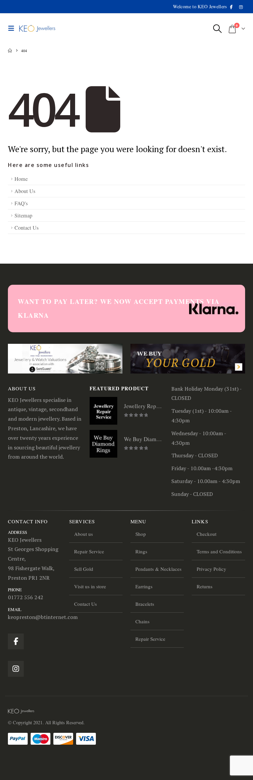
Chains (142, 621)
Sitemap (23, 215)
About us (83, 534)
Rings (141, 551)
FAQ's (21, 203)
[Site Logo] (37, 28)
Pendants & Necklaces (158, 569)
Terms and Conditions (219, 551)
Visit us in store (90, 586)
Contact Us (26, 227)
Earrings (144, 586)
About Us (24, 191)
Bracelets (144, 604)
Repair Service (89, 551)
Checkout (206, 534)
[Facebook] (231, 7)
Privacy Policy (211, 569)
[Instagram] (241, 7)
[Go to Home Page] (10, 50)
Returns (204, 586)
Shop (140, 534)
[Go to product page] (103, 411)
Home (21, 178)
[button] (13, 28)
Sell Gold (83, 569)
